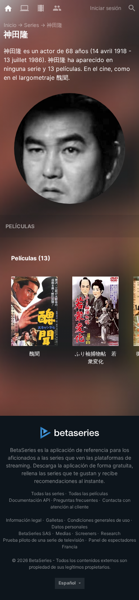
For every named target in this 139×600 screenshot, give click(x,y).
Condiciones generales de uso (98, 520)
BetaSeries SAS (35, 533)
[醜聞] (34, 311)
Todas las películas (88, 493)
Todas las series (47, 493)
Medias (63, 533)
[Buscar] (132, 8)
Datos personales (69, 526)
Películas (20, 226)
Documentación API (29, 500)
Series (31, 25)
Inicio (10, 25)
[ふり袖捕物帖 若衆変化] (95, 311)
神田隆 (54, 25)
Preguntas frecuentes (75, 500)
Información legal (24, 520)
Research (110, 533)
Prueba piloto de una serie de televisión (43, 540)
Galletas (54, 520)
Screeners (85, 533)
